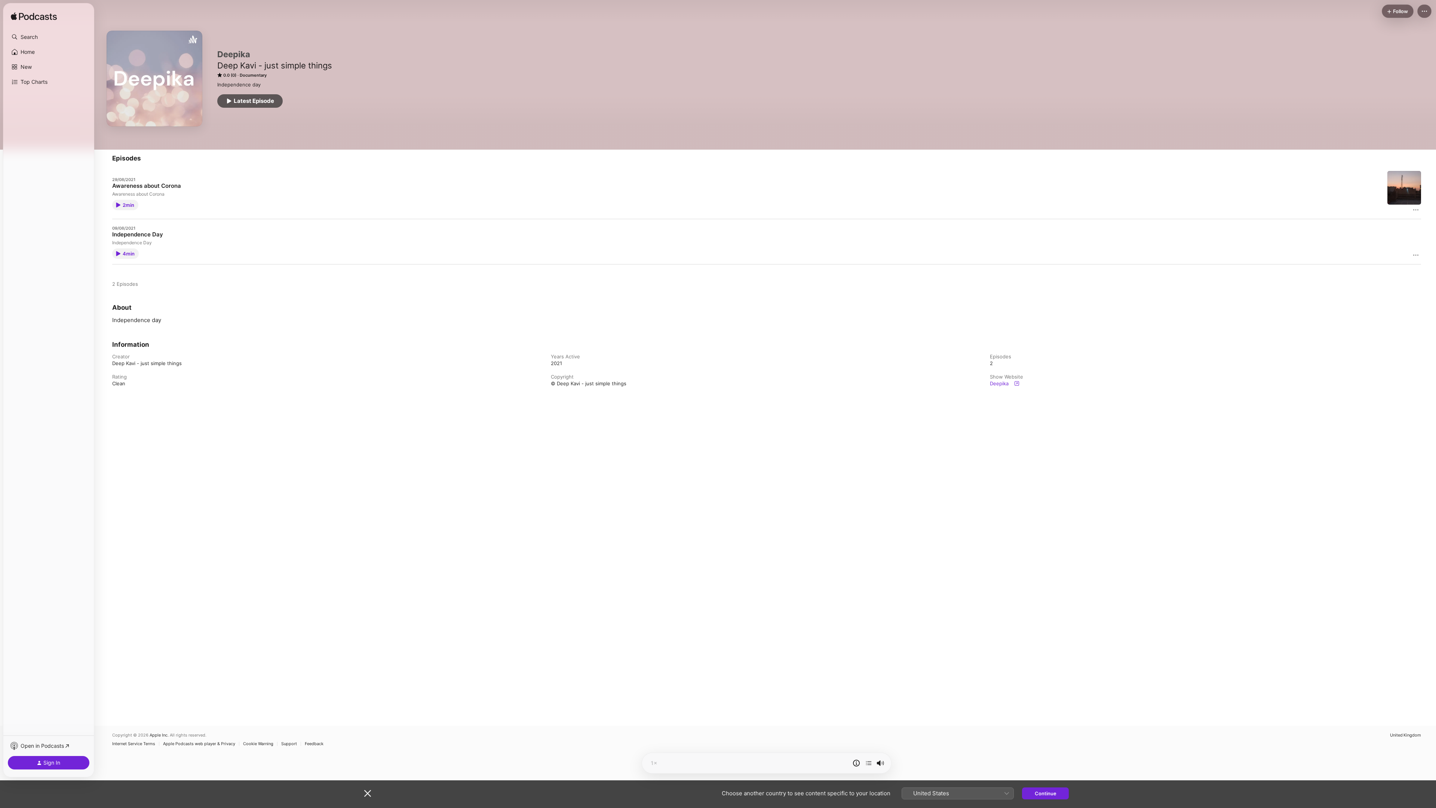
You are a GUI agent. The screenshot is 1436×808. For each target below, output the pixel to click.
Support (289, 744)
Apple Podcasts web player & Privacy (199, 744)
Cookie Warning (258, 744)
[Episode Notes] (856, 763)
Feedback (314, 744)
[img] (34, 17)
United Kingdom (1405, 735)
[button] (48, 37)
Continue (1045, 793)
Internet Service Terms (133, 744)
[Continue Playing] (868, 763)
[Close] (367, 793)
